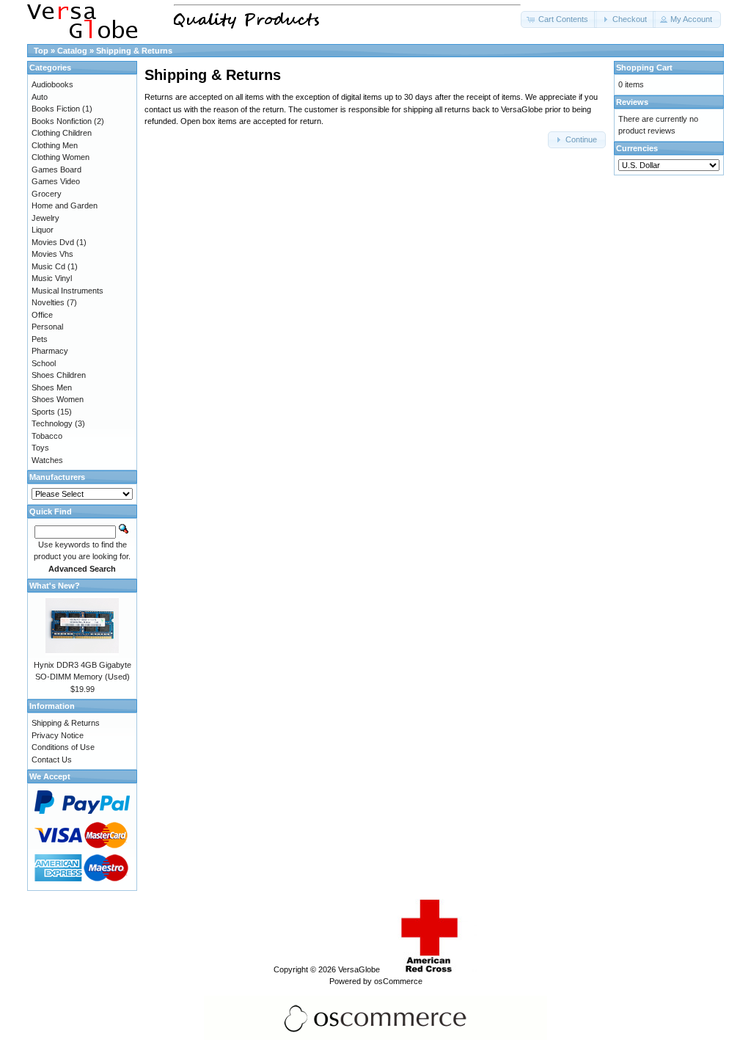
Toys (40, 447)
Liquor (43, 229)
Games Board (56, 169)
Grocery (47, 193)
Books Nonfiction (62, 121)
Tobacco (47, 435)
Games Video (56, 181)
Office (42, 314)
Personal (47, 326)
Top (41, 50)
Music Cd (48, 266)
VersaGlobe (359, 969)
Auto (40, 96)
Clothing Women (60, 157)
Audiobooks (52, 84)
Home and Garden (65, 205)
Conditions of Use (63, 747)
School (44, 363)
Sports (43, 411)
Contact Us (52, 759)
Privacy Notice (58, 735)
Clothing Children (62, 132)
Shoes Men (52, 387)
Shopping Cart (644, 67)
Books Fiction (56, 108)
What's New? (54, 585)
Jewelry (45, 218)
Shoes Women (58, 399)
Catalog (72, 50)
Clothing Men (55, 145)
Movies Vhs (52, 254)
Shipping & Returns (134, 50)
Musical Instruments (67, 290)
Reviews (632, 102)
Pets (40, 339)
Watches (47, 460)
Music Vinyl (52, 278)
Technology (52, 423)
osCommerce (398, 981)
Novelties (48, 302)
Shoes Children (59, 375)
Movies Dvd (53, 242)
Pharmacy (50, 350)
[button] (559, 19)
